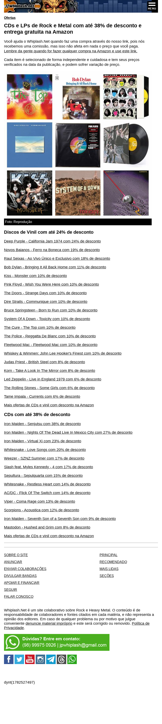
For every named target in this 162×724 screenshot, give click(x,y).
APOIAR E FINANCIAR (21, 583)
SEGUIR (10, 589)
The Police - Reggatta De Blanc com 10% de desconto (50, 336)
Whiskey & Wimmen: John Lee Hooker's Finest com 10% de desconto (63, 353)
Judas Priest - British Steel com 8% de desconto (44, 362)
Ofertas (10, 18)
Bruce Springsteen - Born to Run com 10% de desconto (50, 310)
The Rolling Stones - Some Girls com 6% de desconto (49, 388)
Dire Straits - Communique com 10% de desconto (45, 302)
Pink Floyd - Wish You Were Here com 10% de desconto (51, 284)
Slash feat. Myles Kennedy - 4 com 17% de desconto (48, 467)
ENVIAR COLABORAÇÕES (25, 569)
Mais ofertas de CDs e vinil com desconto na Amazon (49, 405)
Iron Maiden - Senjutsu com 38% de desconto (42, 424)
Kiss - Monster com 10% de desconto (35, 276)
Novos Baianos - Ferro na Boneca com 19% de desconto (52, 250)
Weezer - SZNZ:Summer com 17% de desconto (44, 458)
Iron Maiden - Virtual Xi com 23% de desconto (42, 441)
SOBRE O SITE (16, 555)
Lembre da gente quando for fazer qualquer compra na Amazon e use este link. (70, 51)
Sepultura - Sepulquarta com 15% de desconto (43, 475)
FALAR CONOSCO (18, 596)
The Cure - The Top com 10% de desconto (40, 327)
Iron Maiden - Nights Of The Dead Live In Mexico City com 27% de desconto (68, 432)
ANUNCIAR (13, 562)
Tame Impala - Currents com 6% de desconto (42, 396)
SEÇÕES (107, 576)
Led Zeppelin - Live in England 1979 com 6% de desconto (52, 379)
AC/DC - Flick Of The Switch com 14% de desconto (47, 493)
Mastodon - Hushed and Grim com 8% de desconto (47, 527)
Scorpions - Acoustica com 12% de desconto (41, 510)
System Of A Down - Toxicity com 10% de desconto (47, 319)
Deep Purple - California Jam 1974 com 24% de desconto (52, 241)
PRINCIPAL (108, 555)
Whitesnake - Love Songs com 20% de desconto (45, 450)
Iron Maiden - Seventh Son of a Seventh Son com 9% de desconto (60, 519)
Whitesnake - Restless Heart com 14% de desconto (47, 484)
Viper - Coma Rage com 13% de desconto (39, 501)
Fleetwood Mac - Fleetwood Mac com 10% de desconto (50, 345)
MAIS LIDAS (109, 569)
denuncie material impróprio (49, 623)
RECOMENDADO (113, 562)
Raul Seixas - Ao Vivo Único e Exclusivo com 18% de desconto (57, 258)
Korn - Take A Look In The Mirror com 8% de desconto (49, 371)
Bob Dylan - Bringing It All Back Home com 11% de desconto (55, 267)
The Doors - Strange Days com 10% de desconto (45, 293)
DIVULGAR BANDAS (20, 576)
